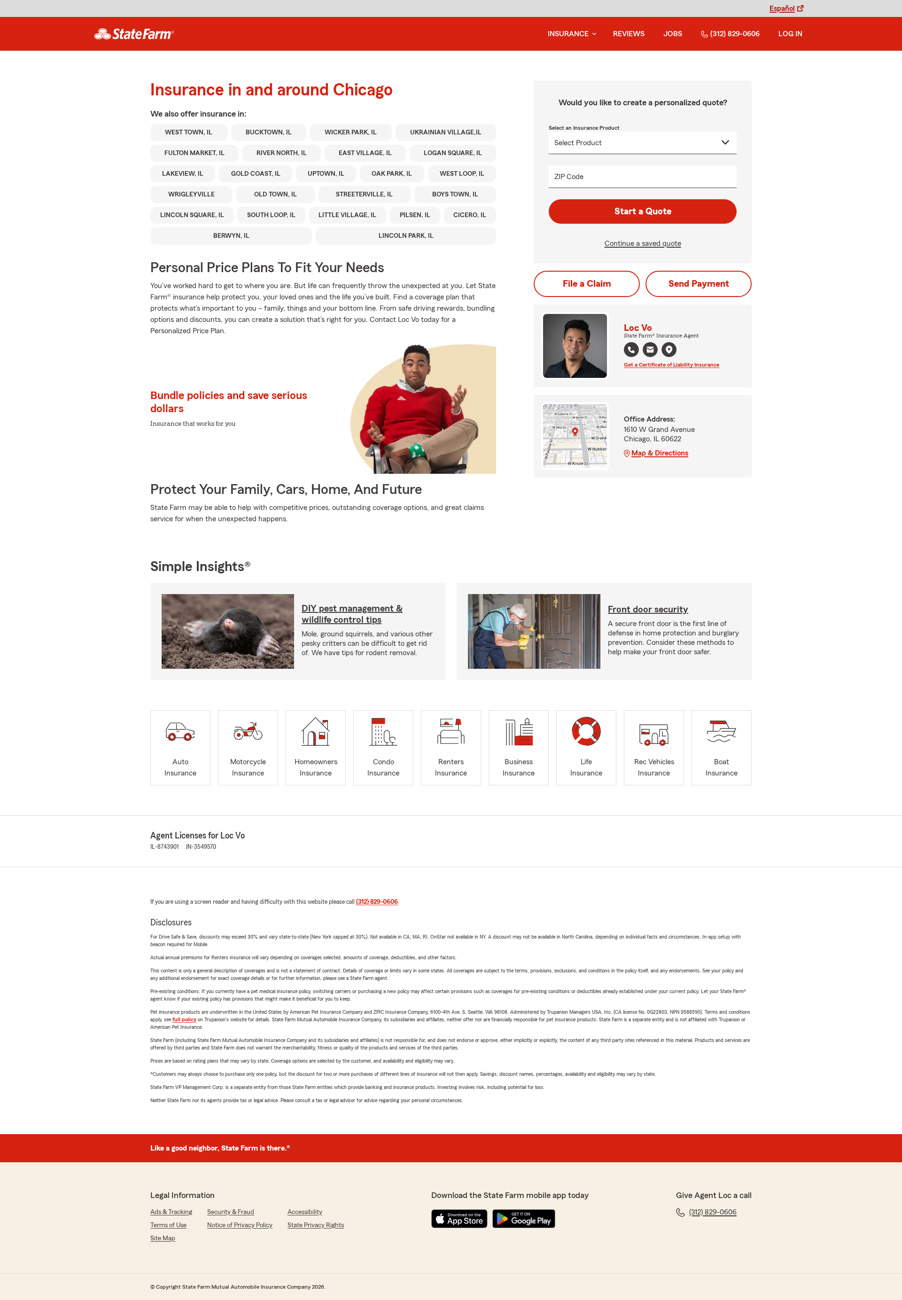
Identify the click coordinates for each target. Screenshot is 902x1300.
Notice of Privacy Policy (239, 1225)
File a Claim (587, 284)
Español (782, 8)
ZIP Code (568, 176)
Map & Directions (659, 453)
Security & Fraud (230, 1212)
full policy (184, 1019)
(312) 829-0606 (735, 34)
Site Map (162, 1238)
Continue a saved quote (643, 243)
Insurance (568, 34)
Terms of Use (168, 1225)
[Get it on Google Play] (523, 1218)
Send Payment (699, 284)
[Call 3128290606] (631, 349)
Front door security (648, 609)
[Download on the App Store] (459, 1218)
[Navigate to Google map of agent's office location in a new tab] (668, 349)
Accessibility (305, 1212)
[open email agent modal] (650, 351)
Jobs (672, 34)
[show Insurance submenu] (592, 34)
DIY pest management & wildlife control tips (352, 614)
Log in (790, 34)
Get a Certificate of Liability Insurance (671, 365)
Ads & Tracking (171, 1212)
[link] (134, 33)
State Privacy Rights (316, 1225)
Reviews (629, 34)
